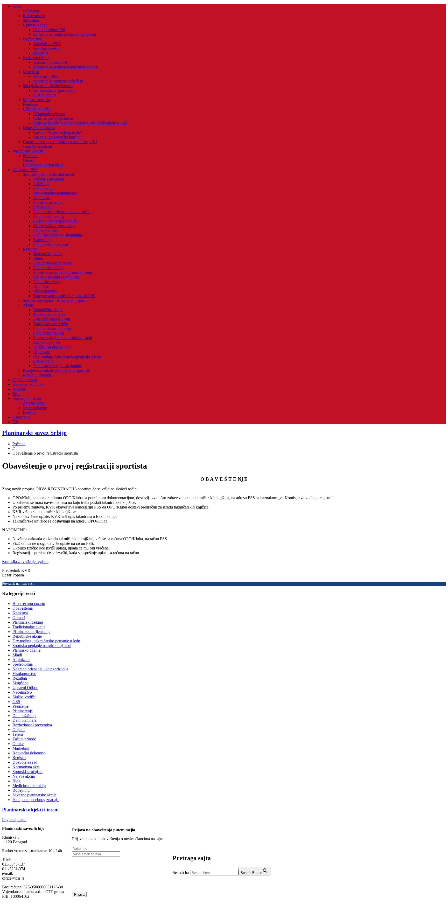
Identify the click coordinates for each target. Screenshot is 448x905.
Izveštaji (29, 412)
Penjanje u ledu (45, 230)
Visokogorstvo (45, 291)
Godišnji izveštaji (47, 48)
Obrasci (29, 160)
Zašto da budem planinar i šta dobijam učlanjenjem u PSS (80, 123)
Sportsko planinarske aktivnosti (48, 174)
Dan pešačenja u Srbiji (51, 319)
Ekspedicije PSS (46, 342)
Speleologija (43, 207)
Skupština (31, 20)
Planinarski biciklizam (51, 244)
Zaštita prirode (24, 739)
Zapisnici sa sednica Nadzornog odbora (65, 67)
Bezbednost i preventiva (32, 725)
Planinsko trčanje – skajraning (57, 235)
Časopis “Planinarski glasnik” (57, 132)
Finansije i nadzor (26, 398)
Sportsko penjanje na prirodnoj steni (62, 272)
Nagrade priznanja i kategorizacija (40, 669)
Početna (18, 444)
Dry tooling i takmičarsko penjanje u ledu (67, 356)
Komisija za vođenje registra (25, 561)
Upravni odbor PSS (49, 29)
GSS (16, 701)
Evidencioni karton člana (43, 165)
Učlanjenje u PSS (37, 109)
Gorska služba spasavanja (54, 90)
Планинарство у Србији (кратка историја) (60, 142)
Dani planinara (24, 720)
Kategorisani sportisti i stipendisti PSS (64, 296)
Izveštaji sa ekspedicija (51, 347)
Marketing (20, 748)
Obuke (18, 743)
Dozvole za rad (24, 762)
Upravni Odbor (25, 687)
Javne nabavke (35, 408)
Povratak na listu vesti (18, 584)
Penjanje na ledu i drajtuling (56, 277)
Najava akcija (23, 776)
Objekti (18, 729)
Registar (19, 757)
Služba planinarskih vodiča (55, 221)
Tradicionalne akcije (49, 314)
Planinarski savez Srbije (34, 432)
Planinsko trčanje (47, 282)
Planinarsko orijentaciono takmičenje (63, 212)
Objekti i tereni (24, 380)
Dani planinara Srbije (50, 324)
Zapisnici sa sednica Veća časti (58, 81)
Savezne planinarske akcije (34, 795)
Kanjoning (42, 240)
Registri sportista (36, 100)
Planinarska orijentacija (52, 263)
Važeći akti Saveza (27, 151)
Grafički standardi (37, 146)
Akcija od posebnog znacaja (35, 799)
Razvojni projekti (37, 375)
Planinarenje (43, 188)
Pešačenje (41, 184)
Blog (16, 781)
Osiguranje (21, 417)
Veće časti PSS (45, 76)
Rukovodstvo (34, 15)
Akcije (28, 305)
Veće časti (31, 71)
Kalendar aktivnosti (28, 384)
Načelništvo (32, 39)
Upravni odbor (35, 25)
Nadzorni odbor (36, 57)
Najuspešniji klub (47, 254)
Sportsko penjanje (47, 202)
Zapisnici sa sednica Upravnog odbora (64, 34)
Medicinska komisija (29, 785)
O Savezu (31, 11)
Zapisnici (40, 53)
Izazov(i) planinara (48, 179)
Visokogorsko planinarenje (55, 193)
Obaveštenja (22, 608)
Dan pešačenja (24, 715)
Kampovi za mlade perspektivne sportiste (56, 370)
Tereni (17, 734)
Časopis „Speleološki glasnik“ (57, 137)
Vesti (16, 394)
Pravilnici (30, 156)
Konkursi (20, 613)
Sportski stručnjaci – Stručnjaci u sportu (55, 300)
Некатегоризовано (28, 603)
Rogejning (21, 790)
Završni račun (34, 403)
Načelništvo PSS (47, 43)
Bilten (38, 258)
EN (15, 422)
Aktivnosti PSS (25, 170)
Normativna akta (26, 767)
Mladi (17, 655)
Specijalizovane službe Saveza (48, 85)
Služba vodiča (44, 95)
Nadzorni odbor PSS (50, 62)
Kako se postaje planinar (53, 118)
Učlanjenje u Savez (49, 114)
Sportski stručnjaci (27, 771)
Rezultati (30, 249)
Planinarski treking (48, 216)
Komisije (30, 104)
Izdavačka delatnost (39, 128)
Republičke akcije (47, 310)
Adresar (18, 389)
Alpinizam (41, 198)
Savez (17, 6)
